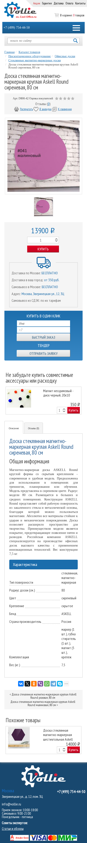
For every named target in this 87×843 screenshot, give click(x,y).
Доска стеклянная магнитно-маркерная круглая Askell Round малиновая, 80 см (42, 703)
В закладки (45, 109)
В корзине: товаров (72, 15)
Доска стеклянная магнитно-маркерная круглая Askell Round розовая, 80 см (44, 696)
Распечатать (26, 109)
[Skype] (60, 683)
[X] (27, 683)
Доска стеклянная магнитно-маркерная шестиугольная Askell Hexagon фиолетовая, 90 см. (60, 734)
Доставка (59, 3)
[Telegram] (53, 683)
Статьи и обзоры (13, 828)
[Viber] (40, 683)
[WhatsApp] (47, 683)
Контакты (80, 3)
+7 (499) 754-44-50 (16, 27)
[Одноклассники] (34, 683)
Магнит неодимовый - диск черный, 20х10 (58, 393)
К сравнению (65, 109)
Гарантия (47, 3)
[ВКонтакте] (21, 683)
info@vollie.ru (11, 804)
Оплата (69, 3)
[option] (43, 400)
